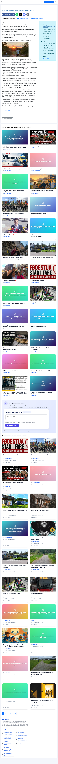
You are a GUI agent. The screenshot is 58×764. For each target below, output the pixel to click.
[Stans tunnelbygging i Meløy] (43, 207)
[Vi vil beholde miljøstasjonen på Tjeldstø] (43, 364)
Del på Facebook (9, 14)
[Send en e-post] (24, 14)
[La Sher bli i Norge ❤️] (15, 228)
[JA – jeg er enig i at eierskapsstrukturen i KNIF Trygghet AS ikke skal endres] (43, 319)
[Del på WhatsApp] (16, 14)
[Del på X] (20, 14)
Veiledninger (6, 730)
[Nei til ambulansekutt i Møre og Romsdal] (15, 162)
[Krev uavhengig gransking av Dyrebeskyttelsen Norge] (15, 342)
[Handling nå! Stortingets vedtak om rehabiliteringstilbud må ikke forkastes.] (15, 319)
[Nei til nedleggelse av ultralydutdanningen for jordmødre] (43, 342)
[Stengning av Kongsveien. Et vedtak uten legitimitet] (15, 184)
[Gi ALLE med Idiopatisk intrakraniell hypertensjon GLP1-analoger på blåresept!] (15, 296)
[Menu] (55, 2)
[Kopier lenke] (27, 14)
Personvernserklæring (37, 18)
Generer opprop (13, 425)
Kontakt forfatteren (8, 118)
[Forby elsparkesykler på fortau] (43, 295)
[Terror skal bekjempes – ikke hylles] (43, 139)
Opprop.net (4, 2)
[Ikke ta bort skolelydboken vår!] (43, 162)
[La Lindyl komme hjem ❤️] (15, 274)
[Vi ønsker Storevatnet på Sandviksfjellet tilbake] (43, 386)
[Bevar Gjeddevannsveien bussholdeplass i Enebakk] (43, 251)
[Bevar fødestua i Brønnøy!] (43, 274)
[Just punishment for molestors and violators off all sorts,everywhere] (43, 229)
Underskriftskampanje (9, 18)
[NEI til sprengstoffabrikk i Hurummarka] (15, 364)
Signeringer (23, 18)
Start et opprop (48, 2)
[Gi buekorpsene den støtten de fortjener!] (15, 207)
